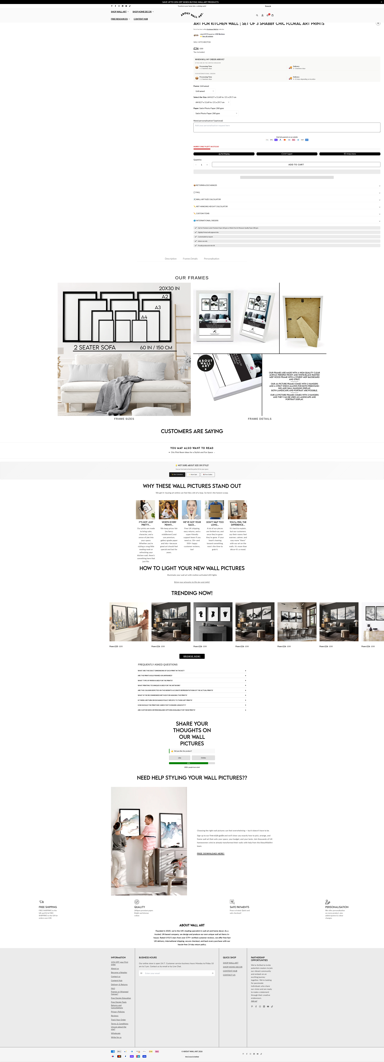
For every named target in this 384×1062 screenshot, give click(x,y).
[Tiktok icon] (130, 6)
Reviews (114, 1015)
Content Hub (116, 980)
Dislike (203, 758)
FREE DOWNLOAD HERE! (210, 853)
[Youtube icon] (126, 6)
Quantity (198, 159)
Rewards (268, 6)
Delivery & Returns (119, 984)
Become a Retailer (119, 972)
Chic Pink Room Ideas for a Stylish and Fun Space (192, 452)
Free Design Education (121, 998)
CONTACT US (229, 975)
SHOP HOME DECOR (142, 11)
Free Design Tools (118, 1002)
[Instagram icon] (119, 6)
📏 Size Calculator (177, 474)
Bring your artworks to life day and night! (192, 582)
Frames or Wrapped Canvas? (119, 992)
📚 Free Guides (207, 474)
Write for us (116, 1037)
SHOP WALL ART (119, 11)
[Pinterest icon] (112, 6)
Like (179, 758)
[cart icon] (272, 15)
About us (115, 968)
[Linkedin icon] (122, 6)
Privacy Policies (118, 1011)
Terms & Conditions (119, 1023)
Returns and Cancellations (117, 1006)
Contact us (115, 976)
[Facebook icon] (115, 6)
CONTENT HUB (141, 19)
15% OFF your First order (119, 963)
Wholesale (115, 1033)
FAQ (113, 988)
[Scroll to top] (379, 1051)
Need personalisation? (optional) (208, 120)
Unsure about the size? (118, 1028)
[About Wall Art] (192, 15)
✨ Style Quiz (193, 474)
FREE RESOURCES (119, 19)
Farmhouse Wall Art (212, 29)
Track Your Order (118, 1019)
